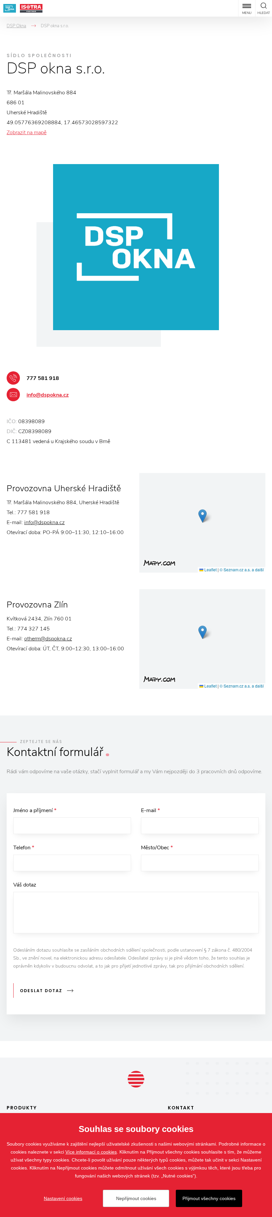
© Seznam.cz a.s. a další (242, 569)
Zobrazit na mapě (26, 132)
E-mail (150, 810)
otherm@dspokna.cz (48, 638)
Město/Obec (157, 847)
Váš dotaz (24, 885)
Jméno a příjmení (34, 810)
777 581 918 (43, 378)
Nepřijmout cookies (136, 1198)
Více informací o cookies (91, 1152)
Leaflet (210, 569)
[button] (202, 516)
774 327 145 (33, 628)
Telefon (23, 847)
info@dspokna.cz (48, 395)
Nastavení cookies (63, 1198)
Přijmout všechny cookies (209, 1198)
